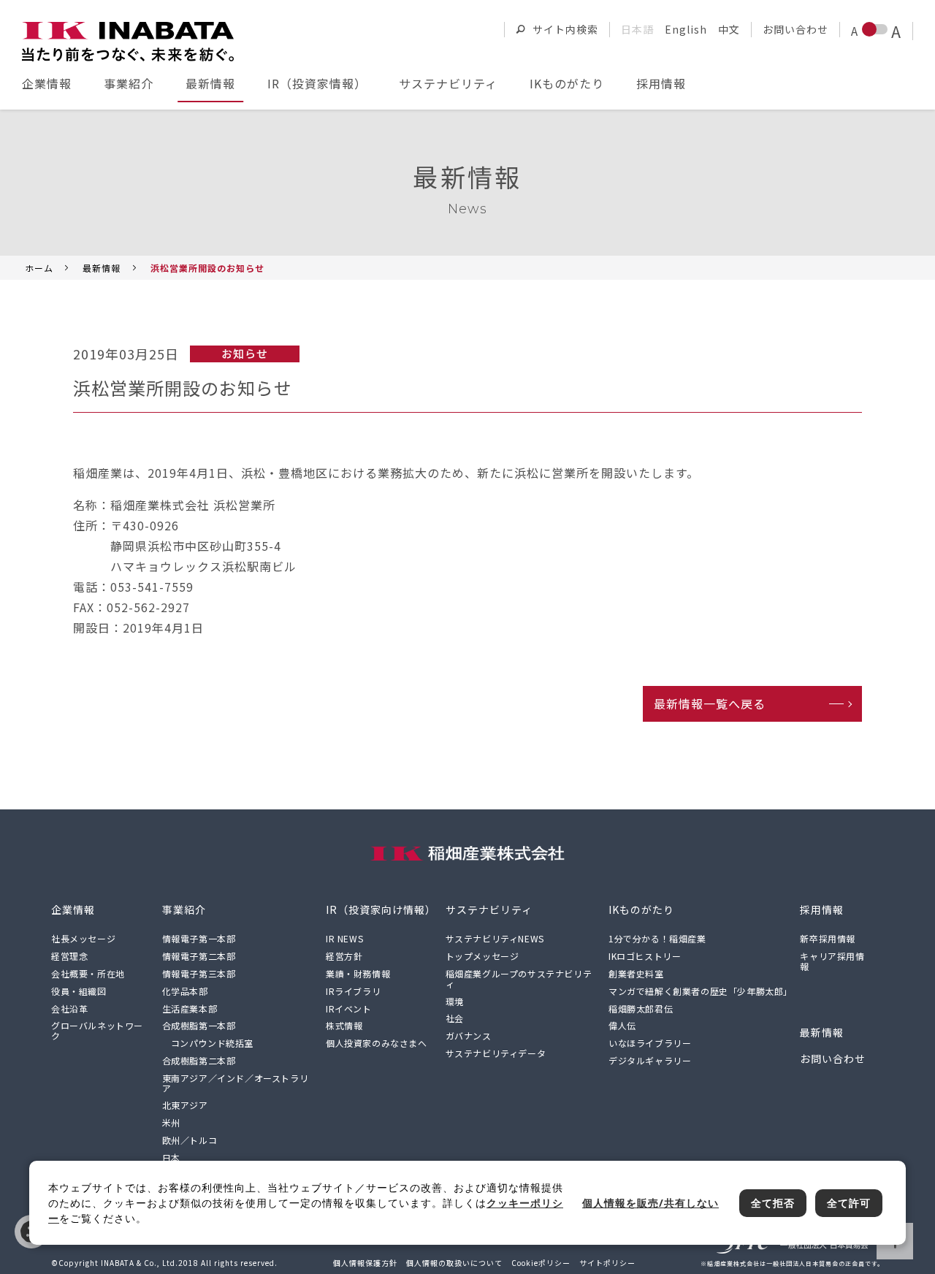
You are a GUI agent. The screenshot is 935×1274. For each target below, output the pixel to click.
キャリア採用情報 (832, 961)
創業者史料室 (636, 973)
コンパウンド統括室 (212, 1043)
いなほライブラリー (649, 1043)
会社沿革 (69, 1008)
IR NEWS (344, 938)
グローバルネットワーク (97, 1030)
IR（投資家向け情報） (381, 909)
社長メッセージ (83, 938)
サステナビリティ (448, 83)
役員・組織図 (79, 991)
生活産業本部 (190, 1008)
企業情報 (47, 83)
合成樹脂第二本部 (199, 1060)
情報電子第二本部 (199, 956)
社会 (455, 1018)
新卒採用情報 (827, 938)
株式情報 (344, 1025)
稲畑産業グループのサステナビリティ (519, 978)
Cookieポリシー (540, 1262)
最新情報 (210, 83)
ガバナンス (469, 1035)
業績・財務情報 (358, 973)
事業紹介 (128, 83)
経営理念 (69, 956)
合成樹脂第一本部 (199, 1025)
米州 (171, 1122)
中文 (729, 29)
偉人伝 (622, 1025)
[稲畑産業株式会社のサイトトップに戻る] (128, 41)
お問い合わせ (795, 29)
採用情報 (661, 83)
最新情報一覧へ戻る (710, 703)
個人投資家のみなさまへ (376, 1043)
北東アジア (185, 1105)
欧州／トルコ (190, 1140)
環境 (455, 1001)
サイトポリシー (607, 1262)
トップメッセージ (482, 956)
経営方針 (344, 956)
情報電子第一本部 (199, 938)
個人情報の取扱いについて (454, 1262)
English (686, 29)
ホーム (39, 268)
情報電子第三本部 (199, 973)
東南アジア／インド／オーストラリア (235, 1083)
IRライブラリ (353, 991)
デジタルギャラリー (649, 1060)
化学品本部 (185, 991)
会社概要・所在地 (88, 973)
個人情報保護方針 (365, 1262)
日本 (171, 1157)
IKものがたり (567, 83)
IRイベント (349, 1008)
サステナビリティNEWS (495, 938)
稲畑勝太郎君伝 (640, 1008)
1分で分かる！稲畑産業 (657, 938)
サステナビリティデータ (496, 1053)
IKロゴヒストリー (644, 956)
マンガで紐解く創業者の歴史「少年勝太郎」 (700, 991)
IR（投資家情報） (317, 83)
